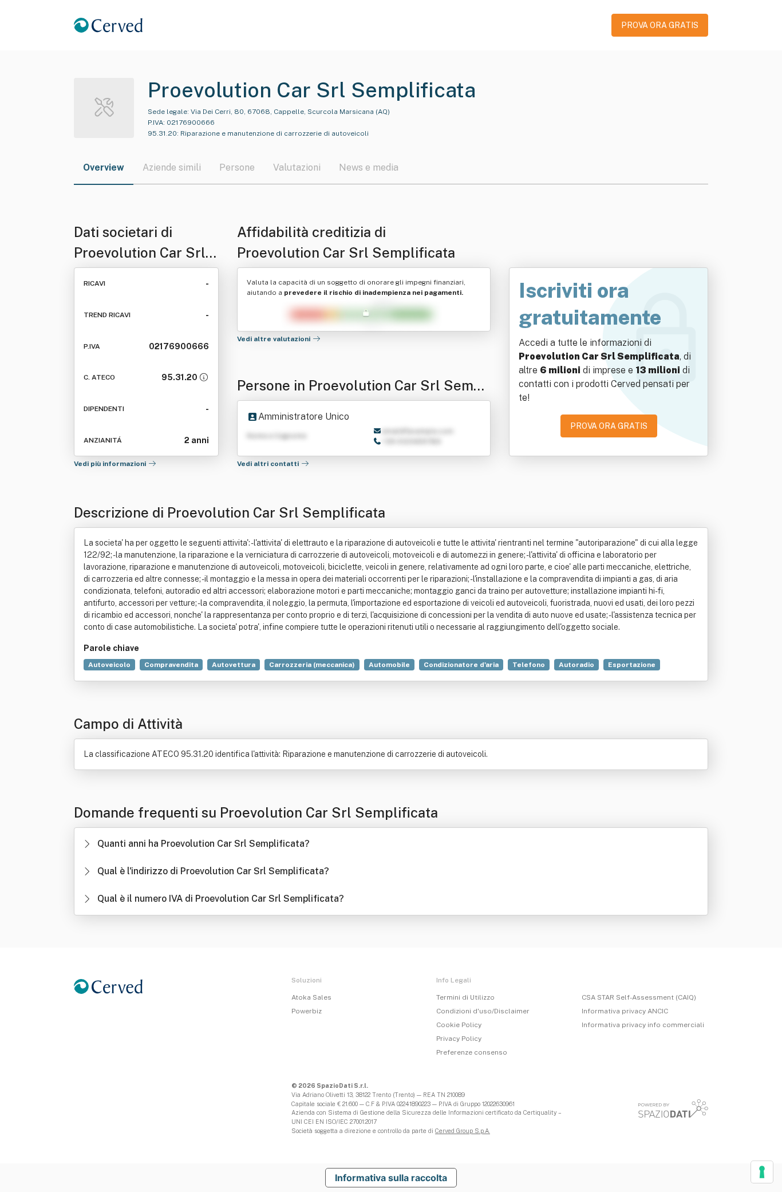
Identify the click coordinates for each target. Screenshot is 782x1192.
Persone (237, 167)
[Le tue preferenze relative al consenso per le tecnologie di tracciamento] (762, 1172)
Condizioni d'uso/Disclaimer (483, 1011)
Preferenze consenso (471, 1052)
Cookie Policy (458, 1025)
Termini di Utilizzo (465, 997)
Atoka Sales (311, 997)
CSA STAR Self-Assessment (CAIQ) (639, 997)
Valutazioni (297, 167)
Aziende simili (172, 167)
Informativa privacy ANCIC (625, 1011)
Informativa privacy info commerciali (643, 1025)
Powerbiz (306, 1011)
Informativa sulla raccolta (391, 1177)
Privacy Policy (458, 1039)
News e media (368, 167)
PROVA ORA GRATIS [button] (659, 25)
